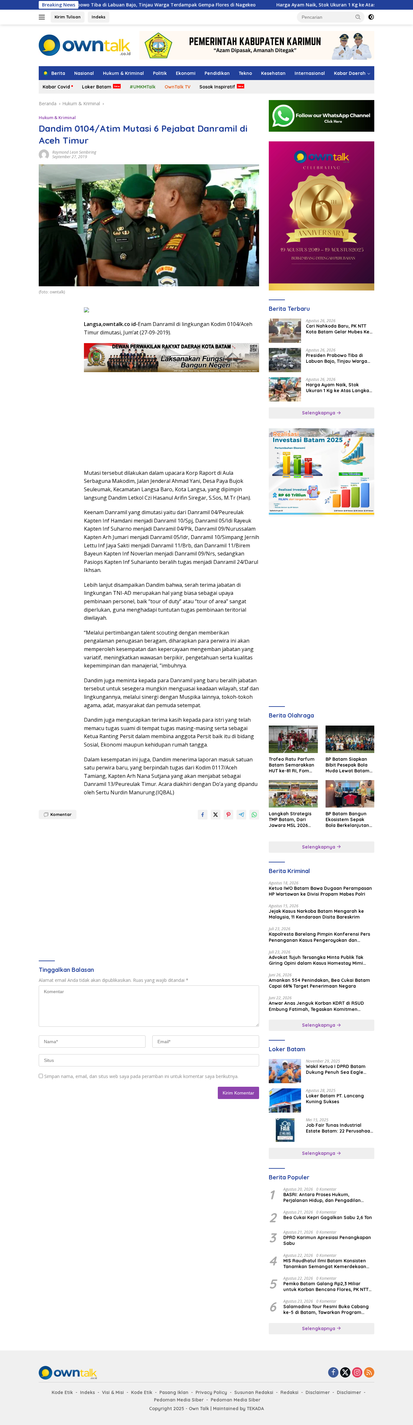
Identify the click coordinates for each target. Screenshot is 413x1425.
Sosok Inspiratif (217, 87)
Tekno (245, 73)
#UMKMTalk (143, 87)
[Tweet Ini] (215, 814)
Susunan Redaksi (253, 1392)
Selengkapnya (319, 413)
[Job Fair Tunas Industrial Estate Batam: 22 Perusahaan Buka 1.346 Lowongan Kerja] (285, 1130)
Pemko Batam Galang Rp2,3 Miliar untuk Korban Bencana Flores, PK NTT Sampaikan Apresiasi (325, 1286)
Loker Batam (96, 87)
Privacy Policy (211, 1392)
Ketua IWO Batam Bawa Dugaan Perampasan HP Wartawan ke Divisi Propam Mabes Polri (320, 891)
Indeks (99, 16)
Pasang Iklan (173, 1392)
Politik (160, 73)
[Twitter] (345, 1373)
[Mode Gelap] (371, 17)
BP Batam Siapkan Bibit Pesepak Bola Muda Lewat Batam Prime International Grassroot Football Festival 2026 (348, 765)
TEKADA (255, 1408)
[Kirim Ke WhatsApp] (254, 814)
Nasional (84, 73)
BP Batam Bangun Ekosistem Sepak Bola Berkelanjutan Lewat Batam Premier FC (347, 820)
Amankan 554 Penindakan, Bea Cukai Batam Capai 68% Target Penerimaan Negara (319, 983)
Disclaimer (318, 1392)
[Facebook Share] (202, 814)
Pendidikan (217, 73)
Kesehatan (273, 73)
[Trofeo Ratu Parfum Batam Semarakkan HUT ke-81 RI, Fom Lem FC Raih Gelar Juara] (293, 739)
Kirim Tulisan (68, 16)
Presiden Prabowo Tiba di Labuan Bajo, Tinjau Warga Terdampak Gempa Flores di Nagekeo (110, 5)
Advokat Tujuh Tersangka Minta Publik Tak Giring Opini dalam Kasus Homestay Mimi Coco (316, 960)
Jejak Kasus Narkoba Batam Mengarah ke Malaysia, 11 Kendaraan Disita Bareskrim (316, 914)
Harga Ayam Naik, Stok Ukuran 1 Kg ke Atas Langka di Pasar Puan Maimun (318, 5)
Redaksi (289, 1392)
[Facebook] (333, 1373)
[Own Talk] (84, 45)
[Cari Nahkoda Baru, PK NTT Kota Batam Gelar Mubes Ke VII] (285, 331)
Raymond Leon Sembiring (74, 152)
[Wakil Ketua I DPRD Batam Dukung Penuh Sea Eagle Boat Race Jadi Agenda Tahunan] (285, 1071)
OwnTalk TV (177, 87)
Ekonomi (186, 73)
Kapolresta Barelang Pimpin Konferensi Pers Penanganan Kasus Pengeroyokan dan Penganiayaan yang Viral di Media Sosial (319, 937)
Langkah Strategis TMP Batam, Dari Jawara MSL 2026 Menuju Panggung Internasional (290, 820)
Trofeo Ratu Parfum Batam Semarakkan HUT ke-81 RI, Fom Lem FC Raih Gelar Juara (292, 765)
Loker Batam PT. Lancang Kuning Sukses (335, 1098)
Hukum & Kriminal (123, 73)
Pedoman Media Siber (179, 1400)
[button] (358, 17)
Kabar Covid (56, 87)
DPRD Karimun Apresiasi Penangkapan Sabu (327, 1240)
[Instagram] (357, 1373)
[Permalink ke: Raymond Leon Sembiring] (44, 154)
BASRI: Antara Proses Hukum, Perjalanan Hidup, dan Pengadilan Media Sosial (322, 1197)
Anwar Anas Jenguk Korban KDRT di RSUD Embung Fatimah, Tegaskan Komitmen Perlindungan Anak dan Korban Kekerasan (317, 1006)
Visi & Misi (113, 1392)
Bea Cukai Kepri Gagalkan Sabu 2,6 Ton (327, 1217)
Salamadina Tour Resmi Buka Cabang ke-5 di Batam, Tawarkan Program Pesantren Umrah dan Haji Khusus (326, 1309)
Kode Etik (62, 1392)
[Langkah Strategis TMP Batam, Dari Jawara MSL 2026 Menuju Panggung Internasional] (293, 794)
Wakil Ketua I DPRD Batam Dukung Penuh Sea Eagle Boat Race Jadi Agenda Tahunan (336, 1069)
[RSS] (369, 1373)
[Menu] (43, 17)
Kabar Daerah (350, 73)
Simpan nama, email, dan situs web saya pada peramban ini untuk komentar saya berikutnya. (141, 1076)
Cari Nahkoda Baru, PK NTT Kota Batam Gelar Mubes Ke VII (337, 329)
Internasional (310, 73)
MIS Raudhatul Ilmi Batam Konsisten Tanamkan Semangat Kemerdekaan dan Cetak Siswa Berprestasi (324, 1263)
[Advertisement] (58, 402)
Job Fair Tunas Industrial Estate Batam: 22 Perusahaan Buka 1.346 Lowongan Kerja (339, 1128)
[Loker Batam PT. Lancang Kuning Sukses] (285, 1100)
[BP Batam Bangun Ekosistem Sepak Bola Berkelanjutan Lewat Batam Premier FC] (350, 794)
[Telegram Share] (241, 814)
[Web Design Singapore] (321, 215)
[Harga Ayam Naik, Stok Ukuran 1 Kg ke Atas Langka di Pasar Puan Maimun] (285, 389)
